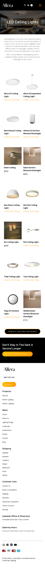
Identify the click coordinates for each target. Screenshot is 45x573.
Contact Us (6, 486)
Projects (5, 438)
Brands (4, 434)
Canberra (5, 460)
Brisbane (5, 456)
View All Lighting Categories (22, 331)
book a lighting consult (17, 354)
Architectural (6, 430)
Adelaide (5, 453)
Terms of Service (8, 506)
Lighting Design (7, 422)
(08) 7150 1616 (9, 377)
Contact (9, 384)
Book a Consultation (9, 490)
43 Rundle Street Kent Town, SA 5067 (15, 519)
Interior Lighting (7, 400)
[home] (7, 5)
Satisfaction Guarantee (10, 502)
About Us (5, 418)
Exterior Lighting (8, 403)
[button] (30, 5)
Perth (4, 471)
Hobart (4, 464)
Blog (4, 442)
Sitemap (5, 510)
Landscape (6, 426)
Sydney (4, 475)
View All (5, 396)
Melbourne (6, 468)
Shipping (5, 494)
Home (4, 414)
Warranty (5, 498)
